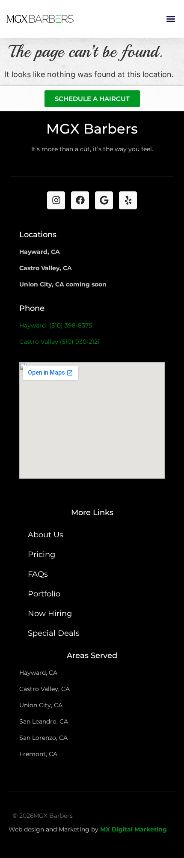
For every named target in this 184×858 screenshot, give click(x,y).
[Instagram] (56, 200)
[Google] (104, 200)
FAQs (38, 574)
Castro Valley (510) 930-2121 (59, 342)
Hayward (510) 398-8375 (55, 325)
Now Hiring (50, 613)
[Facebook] (80, 200)
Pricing (41, 554)
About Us (45, 534)
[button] (170, 19)
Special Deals (54, 633)
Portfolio (44, 594)
